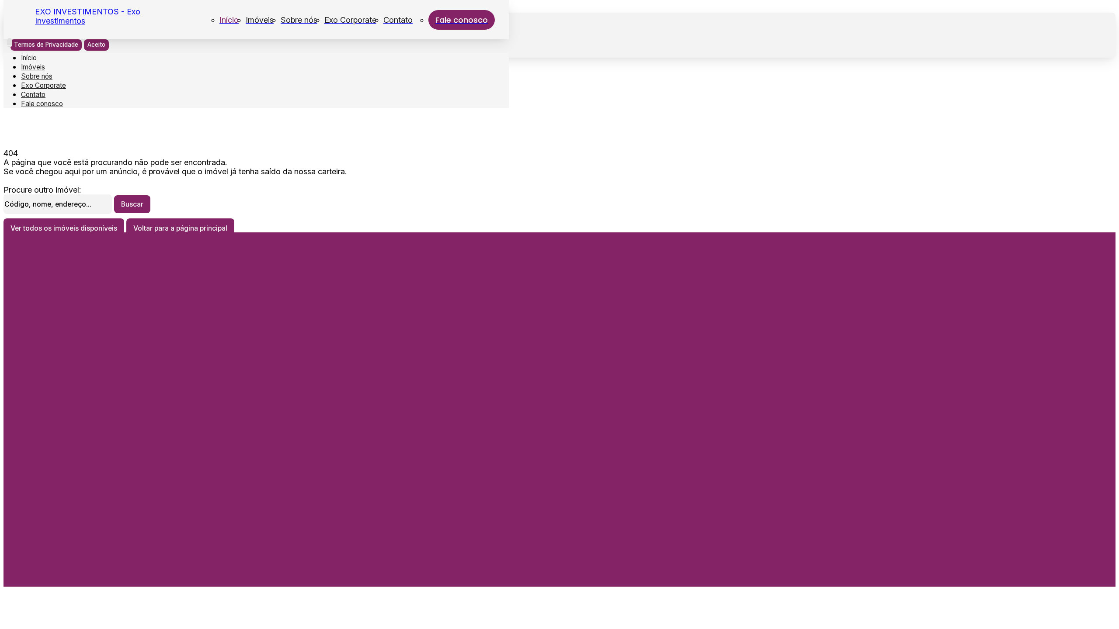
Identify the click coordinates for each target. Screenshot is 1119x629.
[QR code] (66, 573)
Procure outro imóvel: (42, 189)
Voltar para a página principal (180, 228)
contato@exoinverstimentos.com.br (91, 380)
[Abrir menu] (9, 42)
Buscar (132, 204)
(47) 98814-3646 (64, 464)
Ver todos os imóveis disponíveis (63, 228)
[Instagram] (93, 424)
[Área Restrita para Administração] (49, 573)
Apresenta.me (67, 561)
